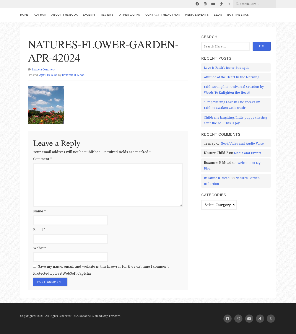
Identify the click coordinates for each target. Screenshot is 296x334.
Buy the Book (238, 14)
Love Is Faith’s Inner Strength (226, 67)
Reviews (107, 14)
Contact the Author (162, 14)
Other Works (129, 14)
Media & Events (197, 14)
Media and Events (247, 153)
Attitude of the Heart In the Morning (231, 77)
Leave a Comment (43, 69)
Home (24, 14)
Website (40, 248)
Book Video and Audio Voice (242, 143)
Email (39, 229)
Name (39, 211)
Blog (218, 14)
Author (40, 14)
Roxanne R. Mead (73, 75)
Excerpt (89, 14)
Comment (42, 158)
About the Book (64, 14)
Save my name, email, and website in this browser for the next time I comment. (103, 266)
